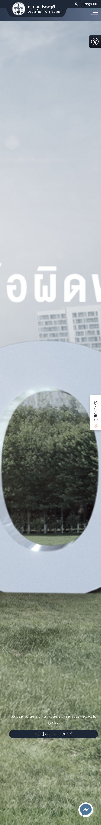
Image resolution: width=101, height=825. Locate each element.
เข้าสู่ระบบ (90, 3)
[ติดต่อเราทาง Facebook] (85, 809)
